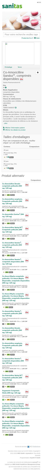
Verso (20, 67)
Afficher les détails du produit (15, 130)
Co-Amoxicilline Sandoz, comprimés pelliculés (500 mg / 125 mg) (12, 245)
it (40, 2)
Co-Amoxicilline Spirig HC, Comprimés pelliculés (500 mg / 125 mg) (12, 229)
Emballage (8, 67)
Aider (38, 38)
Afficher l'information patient (15, 128)
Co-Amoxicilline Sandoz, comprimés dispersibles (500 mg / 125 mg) (13, 262)
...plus (5, 123)
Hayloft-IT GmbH (35, 458)
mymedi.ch (29, 453)
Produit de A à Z (27, 38)
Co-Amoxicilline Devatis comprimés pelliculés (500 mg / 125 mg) (12, 186)
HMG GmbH (21, 453)
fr (39, 2)
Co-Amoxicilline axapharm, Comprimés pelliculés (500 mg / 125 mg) (12, 201)
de (37, 2)
